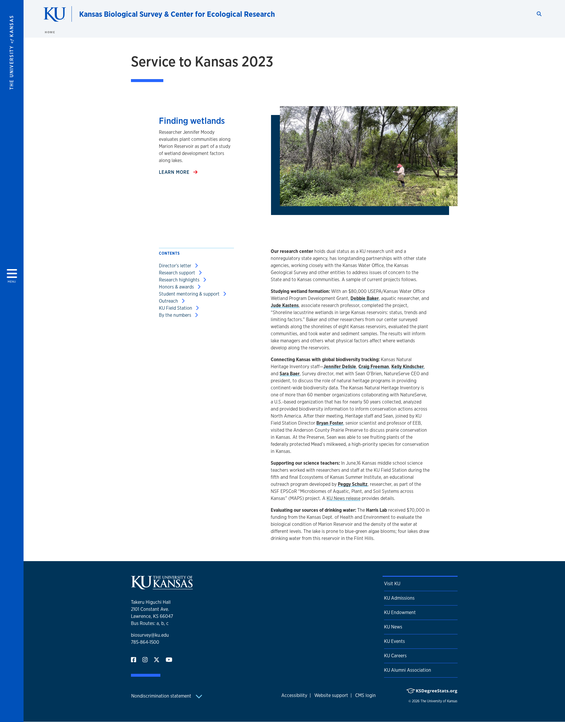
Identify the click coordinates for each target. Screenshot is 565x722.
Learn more (175, 172)
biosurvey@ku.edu (150, 635)
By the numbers (175, 315)
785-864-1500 (145, 642)
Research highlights (180, 280)
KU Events (394, 641)
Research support (177, 273)
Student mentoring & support (190, 294)
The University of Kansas (439, 701)
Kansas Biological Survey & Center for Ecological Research (177, 14)
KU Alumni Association (407, 670)
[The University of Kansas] (162, 587)
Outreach (169, 301)
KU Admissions (399, 598)
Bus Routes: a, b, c (150, 623)
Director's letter (175, 266)
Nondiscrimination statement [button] (161, 696)
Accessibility (294, 695)
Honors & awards (177, 287)
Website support (331, 695)
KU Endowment (400, 612)
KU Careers (395, 656)
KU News (393, 627)
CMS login (365, 695)
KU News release (343, 498)
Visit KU (392, 584)
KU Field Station (176, 308)
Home (50, 32)
